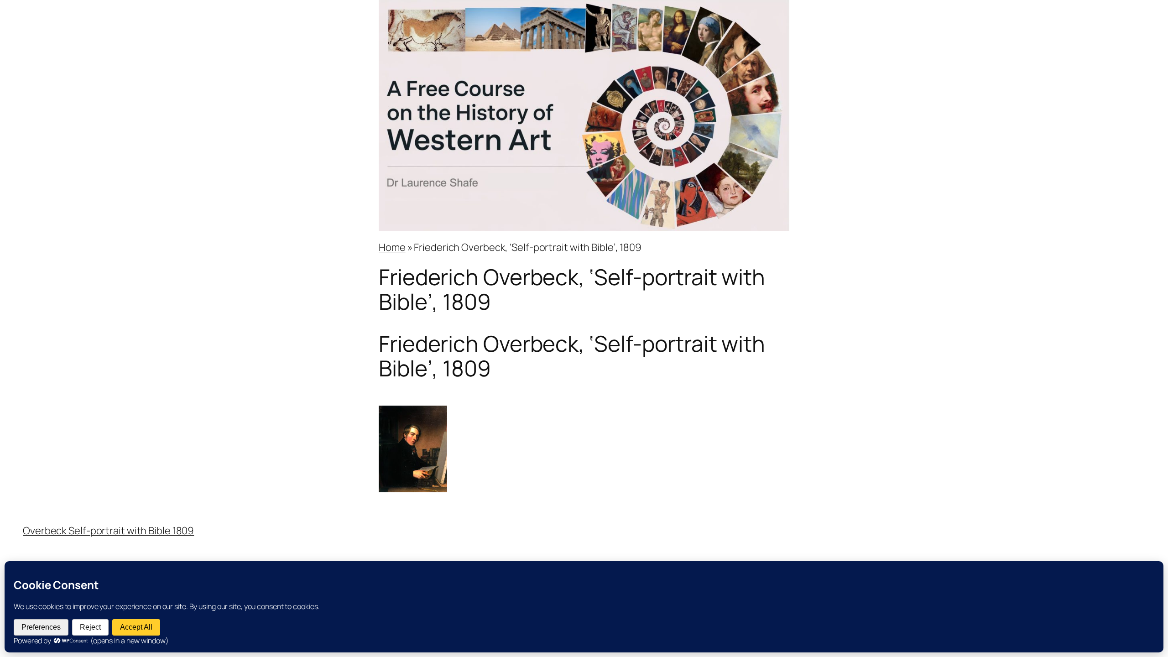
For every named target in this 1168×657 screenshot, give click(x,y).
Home (392, 247)
